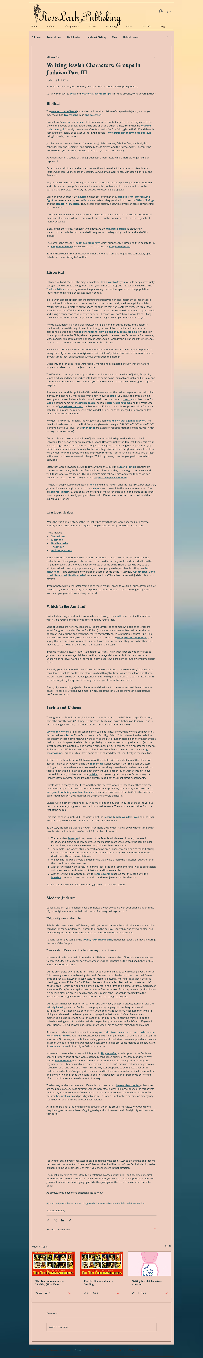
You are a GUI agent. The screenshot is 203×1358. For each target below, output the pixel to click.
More (147, 37)
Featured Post (54, 37)
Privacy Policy (80, 1350)
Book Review (74, 37)
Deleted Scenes (130, 37)
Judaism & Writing (96, 37)
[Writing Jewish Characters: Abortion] (149, 1264)
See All (168, 1246)
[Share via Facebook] (48, 1220)
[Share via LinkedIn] (62, 1220)
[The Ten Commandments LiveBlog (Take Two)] (53, 1264)
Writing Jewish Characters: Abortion (147, 1282)
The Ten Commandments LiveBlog (98, 1282)
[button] (167, 37)
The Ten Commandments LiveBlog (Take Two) (49, 1282)
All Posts (36, 37)
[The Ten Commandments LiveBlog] (101, 1264)
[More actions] (154, 57)
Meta (114, 37)
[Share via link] (69, 1220)
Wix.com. (71, 1350)
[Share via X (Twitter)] (55, 1220)
